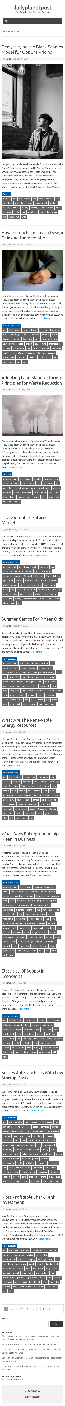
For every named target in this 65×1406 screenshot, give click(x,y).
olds (19, 686)
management (41, 203)
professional (18, 348)
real (23, 212)
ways (44, 497)
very (12, 950)
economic (46, 571)
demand (16, 782)
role (15, 594)
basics (26, 330)
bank (26, 567)
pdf (12, 590)
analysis (6, 567)
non (33, 488)
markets (53, 203)
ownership (14, 1158)
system (19, 813)
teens (5, 700)
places (35, 1158)
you (18, 362)
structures (42, 809)
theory (18, 599)
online (43, 344)
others (34, 686)
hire (20, 914)
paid (44, 800)
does (32, 483)
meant (16, 1273)
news (46, 585)
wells (54, 813)
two (4, 217)
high (5, 488)
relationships (44, 590)
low (53, 919)
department (8, 672)
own (54, 686)
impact (29, 344)
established (8, 910)
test (12, 357)
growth (45, 339)
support (6, 946)
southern (7, 1172)
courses (35, 335)
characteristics (32, 891)
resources (56, 348)
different (27, 782)
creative (45, 335)
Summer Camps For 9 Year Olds (32, 619)
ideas (20, 344)
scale (11, 1168)
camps (45, 663)
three (40, 700)
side (48, 804)
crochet (42, 668)
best (37, 663)
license (19, 580)
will (17, 217)
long (37, 580)
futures (56, 576)
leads (5, 1039)
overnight (44, 686)
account (6, 198)
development (53, 896)
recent (36, 348)
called (5, 891)
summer (31, 695)
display (32, 1259)
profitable (26, 1043)
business (44, 330)
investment (21, 919)
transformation (31, 599)
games (38, 677)
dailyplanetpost (32, 7)
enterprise (51, 901)
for (4, 203)
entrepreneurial (25, 905)
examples (16, 339)
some (13, 353)
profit (16, 212)
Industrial (7, 474)
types (29, 497)
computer (7, 668)
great (52, 677)
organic (26, 800)
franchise (49, 1136)
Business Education (11, 325)
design (6, 339)
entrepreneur (9, 905)
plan (5, 804)
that (42, 212)
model (16, 208)
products (7, 212)
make (29, 203)
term (46, 594)
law (54, 1034)
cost (17, 483)
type (58, 1177)
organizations (55, 344)
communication (48, 891)
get (57, 483)
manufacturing (22, 488)
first (59, 672)
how (17, 203)
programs (14, 691)
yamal (9, 58)
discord (28, 571)
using (36, 497)
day (50, 668)
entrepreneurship (42, 905)
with (24, 217)
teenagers (50, 695)
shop (27, 1168)
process (6, 348)
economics (7, 576)
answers (12, 1020)
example (20, 910)
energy (18, 576)
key (22, 203)
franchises (7, 1140)
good (56, 910)
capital (20, 891)
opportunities (47, 208)
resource (7, 594)
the (48, 212)
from (37, 339)
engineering (48, 672)
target (37, 1282)
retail (42, 1277)
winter (6, 603)
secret (31, 691)
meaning (7, 208)
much (5, 800)
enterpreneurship (11, 562)
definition (40, 896)
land (30, 791)
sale (4, 1168)
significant (32, 212)
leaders (38, 919)
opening (34, 1154)
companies (8, 483)
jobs (31, 919)
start (20, 353)
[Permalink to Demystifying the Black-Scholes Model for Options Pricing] (32, 160)
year (41, 704)
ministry (47, 795)
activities (7, 479)
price (58, 208)
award (28, 887)
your (25, 362)
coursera (25, 335)
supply (37, 1048)
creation (19, 896)
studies (51, 353)
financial (49, 198)
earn (41, 198)
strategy (29, 941)
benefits (37, 479)
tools (41, 357)
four (24, 677)
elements (27, 672)
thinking (32, 357)
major (44, 580)
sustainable (8, 813)
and (14, 198)
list (40, 681)
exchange (54, 782)
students (41, 353)
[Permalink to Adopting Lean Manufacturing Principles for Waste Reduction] (32, 437)
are (20, 198)
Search (5, 1318)
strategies (30, 353)
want (5, 704)
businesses (55, 330)
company (19, 1127)
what (11, 217)
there (54, 212)
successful (51, 941)
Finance (6, 194)
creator (29, 1255)
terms (54, 594)
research (45, 348)
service (49, 937)
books (34, 330)
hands (54, 339)
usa (4, 1181)
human (12, 344)
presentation (9, 1277)
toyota (21, 497)
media (28, 1149)
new (39, 585)
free (10, 203)
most (22, 585)
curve (54, 335)
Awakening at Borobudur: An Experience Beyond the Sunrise (29, 1344)
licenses (28, 580)
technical (47, 1048)
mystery (34, 208)
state (12, 695)
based (27, 198)
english (40, 901)
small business (9, 659)
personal (52, 800)
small (36, 492)
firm (51, 1259)
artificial (29, 663)
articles (18, 777)
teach (5, 357)
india (14, 791)
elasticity (7, 1029)
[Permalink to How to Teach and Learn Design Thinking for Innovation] (32, 292)
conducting (14, 335)
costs (24, 483)
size (46, 1168)
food (11, 677)
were (34, 950)
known (22, 791)
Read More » (53, 187)
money (25, 208)
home (5, 681)
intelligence (31, 681)
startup (24, 1172)
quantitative (29, 590)
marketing (30, 923)
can (34, 198)
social (5, 353)
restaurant (53, 1163)
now (19, 800)
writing (33, 704)
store (32, 1172)
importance (8, 919)
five (57, 198)
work (11, 362)
